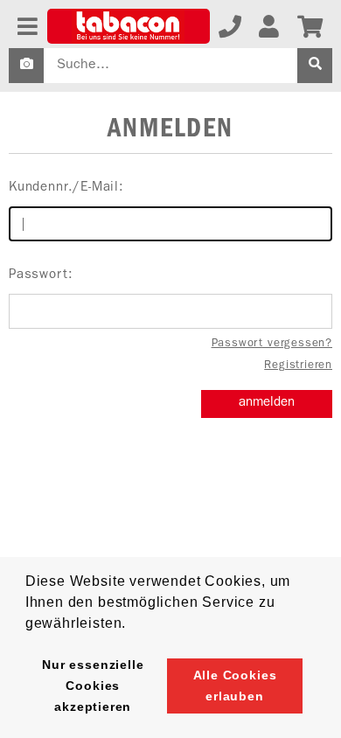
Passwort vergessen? (272, 344)
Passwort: (41, 275)
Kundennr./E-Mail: (66, 188)
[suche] (314, 65)
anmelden (267, 403)
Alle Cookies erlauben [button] (235, 685)
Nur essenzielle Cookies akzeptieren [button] (92, 686)
